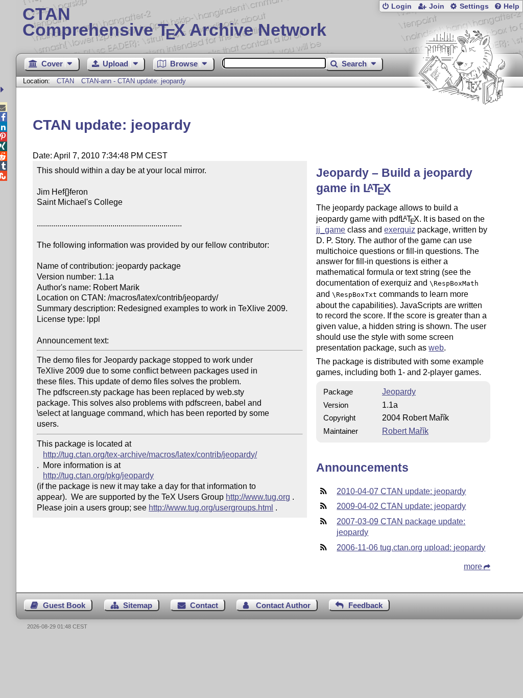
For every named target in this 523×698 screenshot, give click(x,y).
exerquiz (399, 229)
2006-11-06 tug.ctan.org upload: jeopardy (411, 547)
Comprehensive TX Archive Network (174, 23)
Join (436, 6)
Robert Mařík (405, 431)
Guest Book (64, 605)
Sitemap (137, 605)
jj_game (330, 229)
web (436, 347)
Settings (474, 6)
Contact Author (283, 605)
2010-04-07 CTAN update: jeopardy (401, 491)
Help (511, 6)
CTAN (65, 81)
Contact (204, 605)
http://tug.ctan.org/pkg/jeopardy (98, 475)
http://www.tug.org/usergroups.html (211, 507)
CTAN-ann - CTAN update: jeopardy (133, 81)
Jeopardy (399, 391)
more (473, 566)
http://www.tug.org (258, 497)
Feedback (365, 605)
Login (401, 6)
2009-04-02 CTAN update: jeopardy (401, 506)
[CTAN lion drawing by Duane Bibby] (462, 124)
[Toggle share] (3, 90)
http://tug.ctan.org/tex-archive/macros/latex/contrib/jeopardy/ (150, 454)
